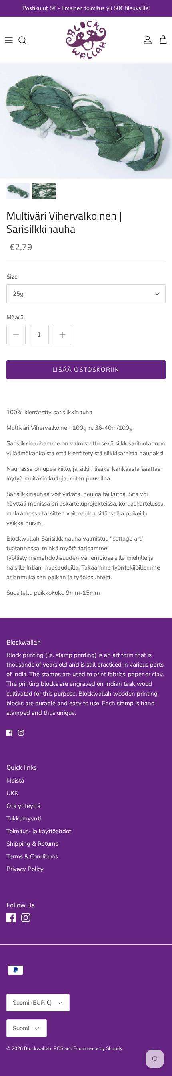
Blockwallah (37, 1048)
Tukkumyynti (23, 818)
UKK (12, 793)
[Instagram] (21, 733)
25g (18, 294)
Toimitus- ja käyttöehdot (38, 831)
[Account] (145, 40)
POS (58, 1048)
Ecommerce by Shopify (98, 1048)
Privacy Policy (25, 869)
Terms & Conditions (32, 856)
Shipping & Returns (32, 844)
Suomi (21, 1028)
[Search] (26, 40)
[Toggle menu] (9, 40)
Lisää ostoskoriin (85, 370)
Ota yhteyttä (23, 806)
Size (12, 277)
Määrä (15, 317)
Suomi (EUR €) (32, 1003)
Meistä (15, 781)
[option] (86, 121)
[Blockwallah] (86, 40)
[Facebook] (9, 733)
